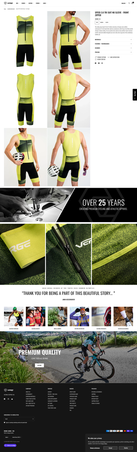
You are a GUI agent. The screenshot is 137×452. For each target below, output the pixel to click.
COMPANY (28, 388)
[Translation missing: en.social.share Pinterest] (102, 63)
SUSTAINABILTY (29, 394)
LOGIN (44, 3)
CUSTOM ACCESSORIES (123, 328)
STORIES (37, 3)
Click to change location (9, 432)
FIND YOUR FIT (73, 403)
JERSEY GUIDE (73, 392)
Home (5, 8)
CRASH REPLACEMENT (52, 399)
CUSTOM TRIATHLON (11, 8)
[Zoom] (43, 14)
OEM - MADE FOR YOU (30, 403)
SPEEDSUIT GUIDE (73, 396)
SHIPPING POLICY (95, 401)
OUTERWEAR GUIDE (74, 394)
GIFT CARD (50, 403)
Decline (126, 448)
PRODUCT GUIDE (73, 399)
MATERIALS (98, 40)
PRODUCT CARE (73, 405)
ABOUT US (28, 392)
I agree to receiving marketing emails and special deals (16, 422)
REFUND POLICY (95, 399)
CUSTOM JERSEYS (36, 328)
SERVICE (50, 388)
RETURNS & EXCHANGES (97, 392)
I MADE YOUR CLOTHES (31, 399)
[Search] (129, 3)
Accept (110, 448)
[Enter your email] (32, 419)
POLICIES (94, 388)
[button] (39, 365)
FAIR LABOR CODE (29, 401)
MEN (17, 3)
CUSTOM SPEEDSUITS (101, 328)
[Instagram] (9, 399)
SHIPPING (94, 394)
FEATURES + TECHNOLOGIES (102, 44)
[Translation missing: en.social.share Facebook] (96, 63)
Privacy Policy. (104, 444)
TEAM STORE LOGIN (52, 408)
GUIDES (72, 388)
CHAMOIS (97, 48)
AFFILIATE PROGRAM (30, 405)
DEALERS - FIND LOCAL (52, 394)
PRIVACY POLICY (95, 396)
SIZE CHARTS (72, 401)
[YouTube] (13, 399)
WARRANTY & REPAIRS (52, 401)
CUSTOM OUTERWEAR (79, 328)
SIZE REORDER (51, 396)
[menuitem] (17, 3)
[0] (132, 3)
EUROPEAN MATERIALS (30, 396)
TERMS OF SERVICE (96, 403)
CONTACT (50, 392)
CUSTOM (30, 3)
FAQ (70, 410)
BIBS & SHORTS (57, 328)
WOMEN (23, 3)
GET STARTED (50, 405)
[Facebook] (5, 399)
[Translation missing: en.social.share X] (99, 63)
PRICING (97, 52)
